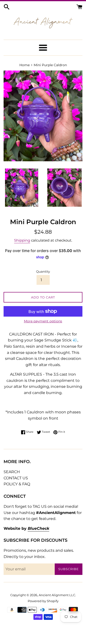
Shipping (22, 240)
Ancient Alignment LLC (57, 595)
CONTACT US (16, 478)
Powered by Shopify (43, 601)
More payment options (43, 321)
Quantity (43, 271)
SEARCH (12, 472)
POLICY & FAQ (17, 484)
